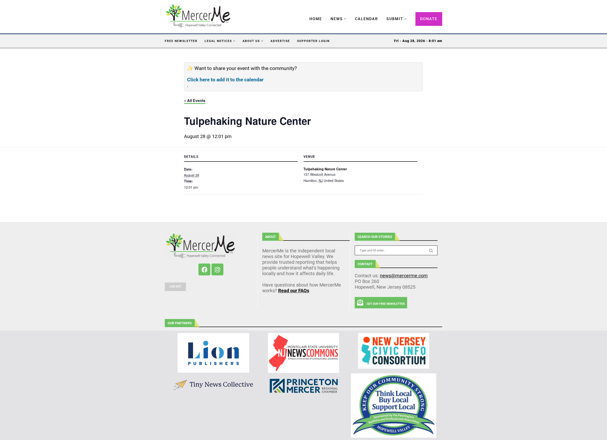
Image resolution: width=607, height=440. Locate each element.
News (337, 19)
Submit (394, 19)
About (270, 237)
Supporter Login (313, 41)
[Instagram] (217, 269)
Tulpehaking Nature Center (325, 169)
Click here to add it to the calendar (225, 80)
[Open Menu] (304, 14)
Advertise (280, 41)
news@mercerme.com (404, 275)
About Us (251, 41)
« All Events (194, 100)
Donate (428, 19)
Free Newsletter (181, 41)
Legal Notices (218, 41)
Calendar (366, 19)
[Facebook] (204, 269)
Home (315, 19)
